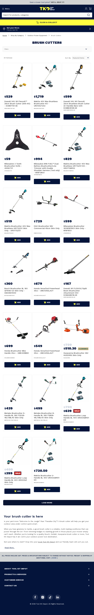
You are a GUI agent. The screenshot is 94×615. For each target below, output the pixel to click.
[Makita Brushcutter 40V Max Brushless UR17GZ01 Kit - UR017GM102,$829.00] (77, 140)
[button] (47, 49)
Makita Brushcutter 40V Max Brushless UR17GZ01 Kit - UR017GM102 (76, 166)
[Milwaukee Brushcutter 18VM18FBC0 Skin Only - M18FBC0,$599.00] (77, 202)
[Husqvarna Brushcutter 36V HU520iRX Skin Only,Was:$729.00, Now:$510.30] (77, 327)
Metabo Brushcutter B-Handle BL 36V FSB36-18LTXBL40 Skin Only (44, 415)
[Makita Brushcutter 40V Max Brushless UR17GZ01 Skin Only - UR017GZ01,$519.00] (17, 202)
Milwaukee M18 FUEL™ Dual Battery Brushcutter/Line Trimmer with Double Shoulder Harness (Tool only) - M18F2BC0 (47, 168)
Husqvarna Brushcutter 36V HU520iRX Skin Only (76, 354)
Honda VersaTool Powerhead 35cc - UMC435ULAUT (47, 289)
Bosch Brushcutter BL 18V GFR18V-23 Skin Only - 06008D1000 (16, 290)
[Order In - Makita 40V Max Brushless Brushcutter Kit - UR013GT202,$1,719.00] (47, 77)
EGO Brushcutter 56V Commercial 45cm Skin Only (46, 227)
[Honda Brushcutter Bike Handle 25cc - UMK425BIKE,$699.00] (17, 327)
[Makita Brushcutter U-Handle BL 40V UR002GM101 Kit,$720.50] (47, 451)
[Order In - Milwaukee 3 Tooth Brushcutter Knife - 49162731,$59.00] (17, 140)
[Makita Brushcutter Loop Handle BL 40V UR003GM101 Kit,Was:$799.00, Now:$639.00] (77, 389)
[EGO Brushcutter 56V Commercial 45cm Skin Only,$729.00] (47, 202)
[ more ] (54, 558)
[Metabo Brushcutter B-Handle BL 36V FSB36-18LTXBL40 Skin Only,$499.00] (47, 389)
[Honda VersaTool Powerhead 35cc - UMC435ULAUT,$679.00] (47, 264)
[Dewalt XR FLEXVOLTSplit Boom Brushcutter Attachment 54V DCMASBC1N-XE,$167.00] (77, 264)
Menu (7, 9)
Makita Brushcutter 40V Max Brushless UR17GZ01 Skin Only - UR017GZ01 (17, 228)
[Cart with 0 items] (90, 8)
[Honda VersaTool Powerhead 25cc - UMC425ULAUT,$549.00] (47, 327)
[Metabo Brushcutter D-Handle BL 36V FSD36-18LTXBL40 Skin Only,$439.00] (17, 389)
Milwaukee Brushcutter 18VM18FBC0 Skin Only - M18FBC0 (74, 228)
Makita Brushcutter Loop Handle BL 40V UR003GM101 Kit (76, 417)
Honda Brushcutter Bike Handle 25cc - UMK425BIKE (16, 352)
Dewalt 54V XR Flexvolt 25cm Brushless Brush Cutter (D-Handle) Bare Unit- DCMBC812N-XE (77, 104)
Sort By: (68, 58)
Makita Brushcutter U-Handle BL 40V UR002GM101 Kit (46, 477)
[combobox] (43, 14)
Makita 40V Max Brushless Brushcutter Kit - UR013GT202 (46, 103)
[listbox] (81, 58)
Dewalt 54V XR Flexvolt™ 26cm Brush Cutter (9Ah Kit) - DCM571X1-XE (17, 103)
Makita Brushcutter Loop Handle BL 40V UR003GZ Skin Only (15, 480)
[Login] (86, 8)
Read (10, 548)
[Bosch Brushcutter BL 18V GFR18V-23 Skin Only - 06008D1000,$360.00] (17, 264)
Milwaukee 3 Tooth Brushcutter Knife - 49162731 (13, 166)
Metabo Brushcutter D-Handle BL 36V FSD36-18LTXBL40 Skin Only (14, 415)
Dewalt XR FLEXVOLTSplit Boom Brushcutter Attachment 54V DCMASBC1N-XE (75, 291)
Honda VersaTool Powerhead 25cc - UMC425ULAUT (47, 352)
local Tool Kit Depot (46, 542)
